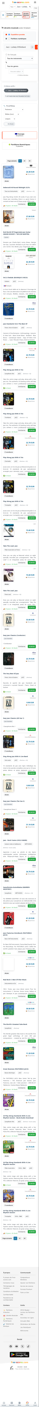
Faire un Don (24, 1292)
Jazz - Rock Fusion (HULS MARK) (15, 840)
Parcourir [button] (11, 1405)
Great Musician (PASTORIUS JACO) (15, 1069)
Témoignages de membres (8, 1287)
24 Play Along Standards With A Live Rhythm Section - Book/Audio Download (18, 1117)
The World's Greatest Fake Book (15, 1024)
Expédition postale (18, 34)
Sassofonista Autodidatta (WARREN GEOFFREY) (16, 888)
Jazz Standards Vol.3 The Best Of (15, 324)
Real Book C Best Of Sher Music (14, 980)
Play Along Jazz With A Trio (13, 370)
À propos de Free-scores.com (9, 1278)
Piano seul (8, 594)
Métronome (24, 1330)
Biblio (19, 1405)
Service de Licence (26, 1286)
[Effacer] (32, 47)
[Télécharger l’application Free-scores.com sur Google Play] (19, 1354)
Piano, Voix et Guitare (11, 328)
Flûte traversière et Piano (12, 550)
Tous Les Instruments (11, 191)
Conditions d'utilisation (11, 1291)
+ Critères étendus (22, 75)
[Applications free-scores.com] (3, 15)
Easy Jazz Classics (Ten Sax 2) (13, 801)
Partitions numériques (18, 39)
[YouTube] (16, 1346)
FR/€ (35, 8)
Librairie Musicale (12, 1315)
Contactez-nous (8, 1283)
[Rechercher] (30, 7)
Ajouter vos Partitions (27, 1283)
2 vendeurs (9, 364)
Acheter (32, 204)
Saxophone (8, 893)
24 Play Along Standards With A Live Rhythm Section (16, 1163)
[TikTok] (28, 1346)
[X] (22, 1346)
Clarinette (8, 461)
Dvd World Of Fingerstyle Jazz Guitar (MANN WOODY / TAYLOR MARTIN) (16, 233)
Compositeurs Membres (25, 1278)
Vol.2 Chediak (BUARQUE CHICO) (15, 278)
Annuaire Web (25, 1321)
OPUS (27, 1405)
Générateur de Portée (27, 1324)
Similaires (21, 204)
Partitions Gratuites (7, 1311)
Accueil (4, 1405)
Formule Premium (26, 1289)
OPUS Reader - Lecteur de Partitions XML (27, 1312)
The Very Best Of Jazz (11, 674)
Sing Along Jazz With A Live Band (15, 756)
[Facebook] (10, 1346)
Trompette (8, 505)
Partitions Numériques (20, 145)
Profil (35, 1405)
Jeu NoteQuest (25, 1327)
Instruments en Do (10, 983)
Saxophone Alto (9, 374)
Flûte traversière (10, 1168)
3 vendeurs (9, 318)
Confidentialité (8, 1294)
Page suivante (12, 161)
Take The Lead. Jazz (10, 546)
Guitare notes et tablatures (13, 844)
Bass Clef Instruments (11, 939)
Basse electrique (10, 1073)
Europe (20, 134)
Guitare (7, 281)
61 (29, 161)
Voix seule (8, 760)
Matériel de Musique (8, 1325)
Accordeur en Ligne (27, 1318)
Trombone (8, 417)
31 (24, 161)
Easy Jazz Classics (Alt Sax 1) (13, 718)
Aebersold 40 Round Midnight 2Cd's (16, 187)
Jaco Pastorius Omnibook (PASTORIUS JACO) (17, 934)
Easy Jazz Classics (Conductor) (14, 635)
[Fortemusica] (12, 1368)
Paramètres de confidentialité (8, 1299)
